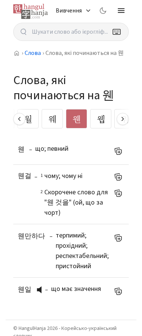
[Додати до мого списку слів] (118, 151)
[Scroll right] (123, 119)
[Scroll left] (19, 119)
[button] (41, 290)
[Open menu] (121, 10)
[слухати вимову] (42, 290)
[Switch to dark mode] (103, 10)
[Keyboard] (117, 32)
